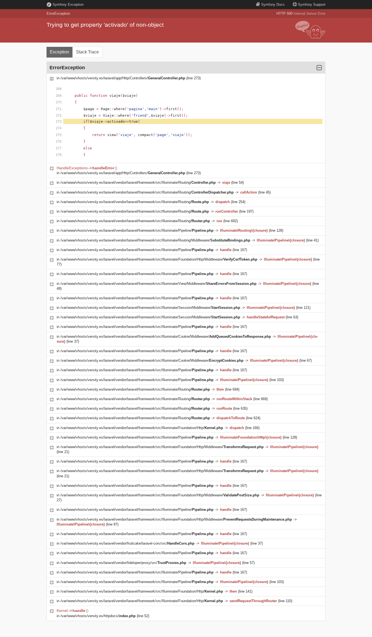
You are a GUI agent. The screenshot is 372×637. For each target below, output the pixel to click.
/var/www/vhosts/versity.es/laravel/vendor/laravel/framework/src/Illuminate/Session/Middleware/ (150, 308)
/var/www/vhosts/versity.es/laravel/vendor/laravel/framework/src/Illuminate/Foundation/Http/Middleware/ (158, 259)
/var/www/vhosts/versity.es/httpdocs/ (98, 616)
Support (311, 4)
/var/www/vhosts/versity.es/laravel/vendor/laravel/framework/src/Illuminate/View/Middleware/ (158, 284)
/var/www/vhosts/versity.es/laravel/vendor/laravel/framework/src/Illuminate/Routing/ (138, 182)
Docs (273, 4)
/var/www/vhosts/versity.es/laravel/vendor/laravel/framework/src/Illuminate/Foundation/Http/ (141, 428)
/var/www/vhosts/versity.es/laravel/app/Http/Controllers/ (122, 78)
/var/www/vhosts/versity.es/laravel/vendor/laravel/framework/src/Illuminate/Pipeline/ (137, 230)
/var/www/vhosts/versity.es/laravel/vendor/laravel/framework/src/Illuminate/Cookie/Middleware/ (165, 336)
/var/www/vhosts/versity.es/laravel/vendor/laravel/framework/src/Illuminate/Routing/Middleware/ (155, 240)
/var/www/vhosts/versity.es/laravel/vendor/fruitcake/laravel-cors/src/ (127, 543)
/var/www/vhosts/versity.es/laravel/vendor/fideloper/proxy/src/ (123, 563)
